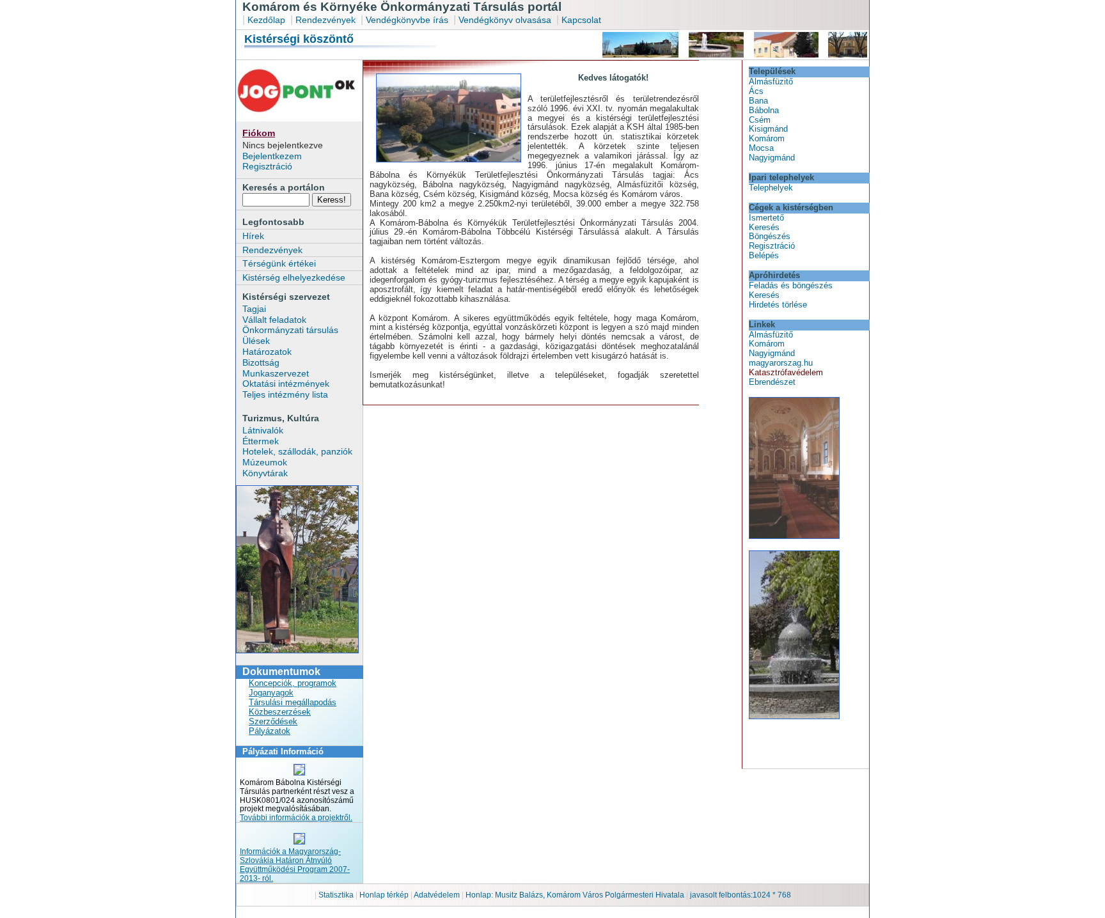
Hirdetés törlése (778, 304)
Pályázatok (269, 731)
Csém (760, 120)
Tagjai (254, 309)
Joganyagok (271, 692)
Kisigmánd (768, 129)
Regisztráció (267, 166)
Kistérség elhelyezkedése (293, 277)
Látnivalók (262, 430)
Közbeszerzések (280, 712)
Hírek (253, 236)
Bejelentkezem (272, 156)
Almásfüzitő (771, 81)
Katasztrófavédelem (786, 372)
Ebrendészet (772, 382)
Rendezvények (325, 20)
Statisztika (337, 895)
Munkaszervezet (275, 373)
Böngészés (769, 236)
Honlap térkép (385, 895)
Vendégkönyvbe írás (408, 20)
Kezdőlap (266, 20)
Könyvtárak (265, 473)
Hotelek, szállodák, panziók (297, 451)
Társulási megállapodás (292, 702)
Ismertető (766, 217)
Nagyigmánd (772, 157)
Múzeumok (264, 462)
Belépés (764, 255)
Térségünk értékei (279, 263)
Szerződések (273, 721)
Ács (756, 91)
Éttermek (260, 441)
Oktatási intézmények (285, 383)
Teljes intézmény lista (285, 394)
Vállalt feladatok (274, 320)
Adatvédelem (437, 895)
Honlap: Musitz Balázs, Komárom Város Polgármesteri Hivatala (575, 895)
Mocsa (761, 148)
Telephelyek (771, 187)
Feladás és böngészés (791, 285)
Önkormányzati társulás (290, 330)
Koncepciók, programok (292, 683)
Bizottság (260, 362)
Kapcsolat (581, 20)
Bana (758, 100)
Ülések (256, 341)
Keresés (764, 227)
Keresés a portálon (283, 187)
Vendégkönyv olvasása (506, 20)
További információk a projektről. (296, 817)
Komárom (767, 138)
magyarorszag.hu (781, 363)
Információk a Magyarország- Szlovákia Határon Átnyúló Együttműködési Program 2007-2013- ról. (295, 865)
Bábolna (764, 110)
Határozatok (267, 351)
